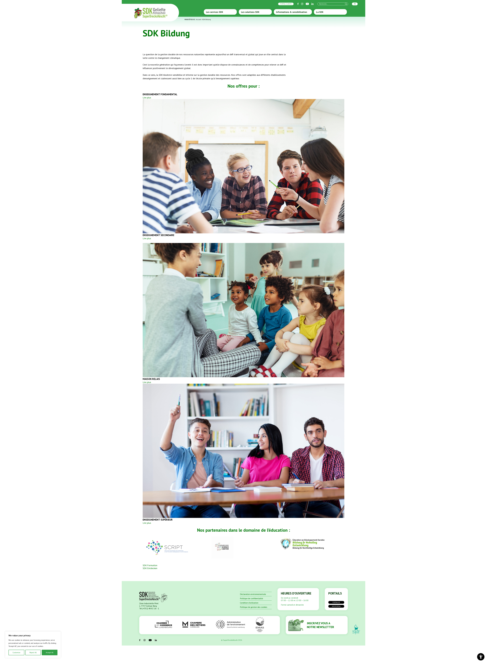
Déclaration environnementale (253, 594)
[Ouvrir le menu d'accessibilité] (480, 656)
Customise (16, 652)
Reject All (33, 652)
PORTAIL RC (336, 602)
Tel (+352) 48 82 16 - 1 (149, 608)
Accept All (49, 652)
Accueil (198, 19)
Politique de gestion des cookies (253, 607)
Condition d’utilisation (249, 603)
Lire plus (147, 97)
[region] (33, 644)
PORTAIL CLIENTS (286, 4)
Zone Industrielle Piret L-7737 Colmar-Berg (149, 604)
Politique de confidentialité (251, 598)
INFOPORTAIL (336, 606)
